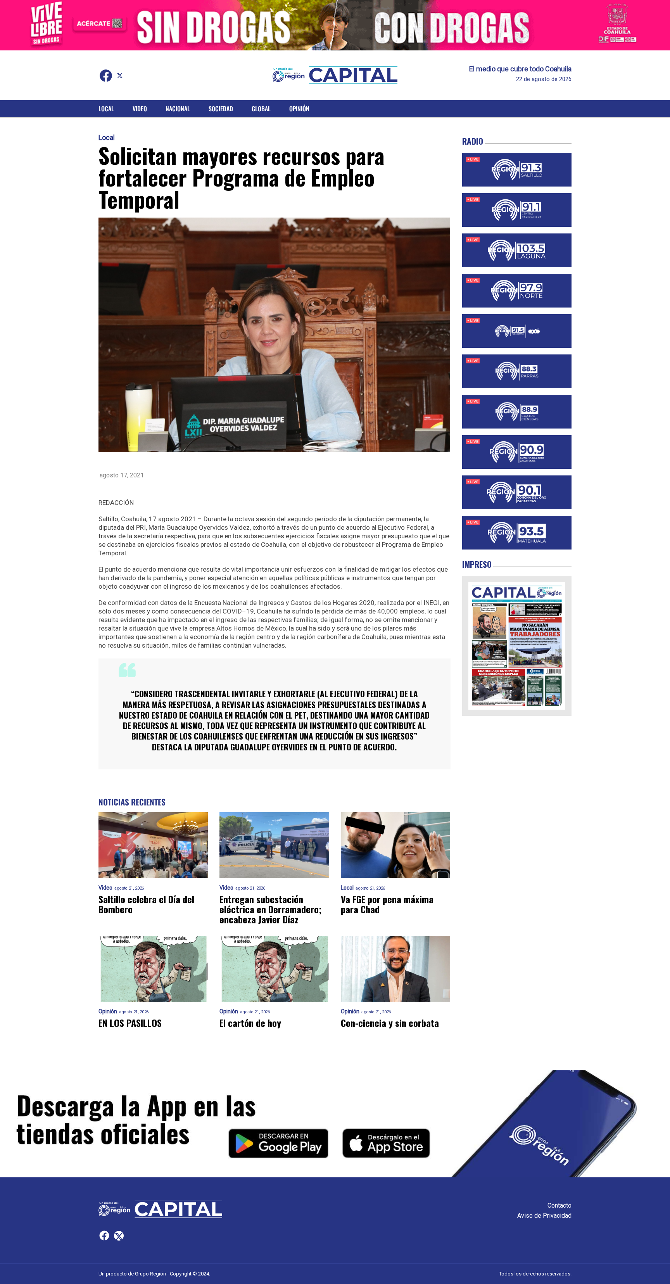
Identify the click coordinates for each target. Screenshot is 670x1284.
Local (106, 108)
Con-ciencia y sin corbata (390, 1023)
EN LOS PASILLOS (130, 1023)
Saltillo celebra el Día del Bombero (146, 904)
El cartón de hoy (250, 1023)
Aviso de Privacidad (544, 1215)
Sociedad (221, 108)
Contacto (559, 1205)
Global (261, 108)
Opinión (299, 108)
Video (140, 108)
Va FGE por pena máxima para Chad (387, 904)
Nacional (178, 108)
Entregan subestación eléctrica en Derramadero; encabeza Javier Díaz (270, 909)
